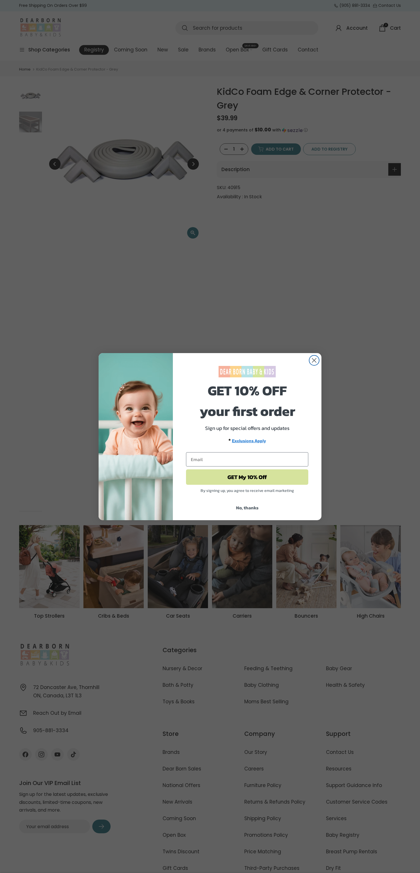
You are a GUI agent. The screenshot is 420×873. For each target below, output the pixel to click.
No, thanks (247, 507)
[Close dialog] (314, 360)
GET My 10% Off (247, 477)
